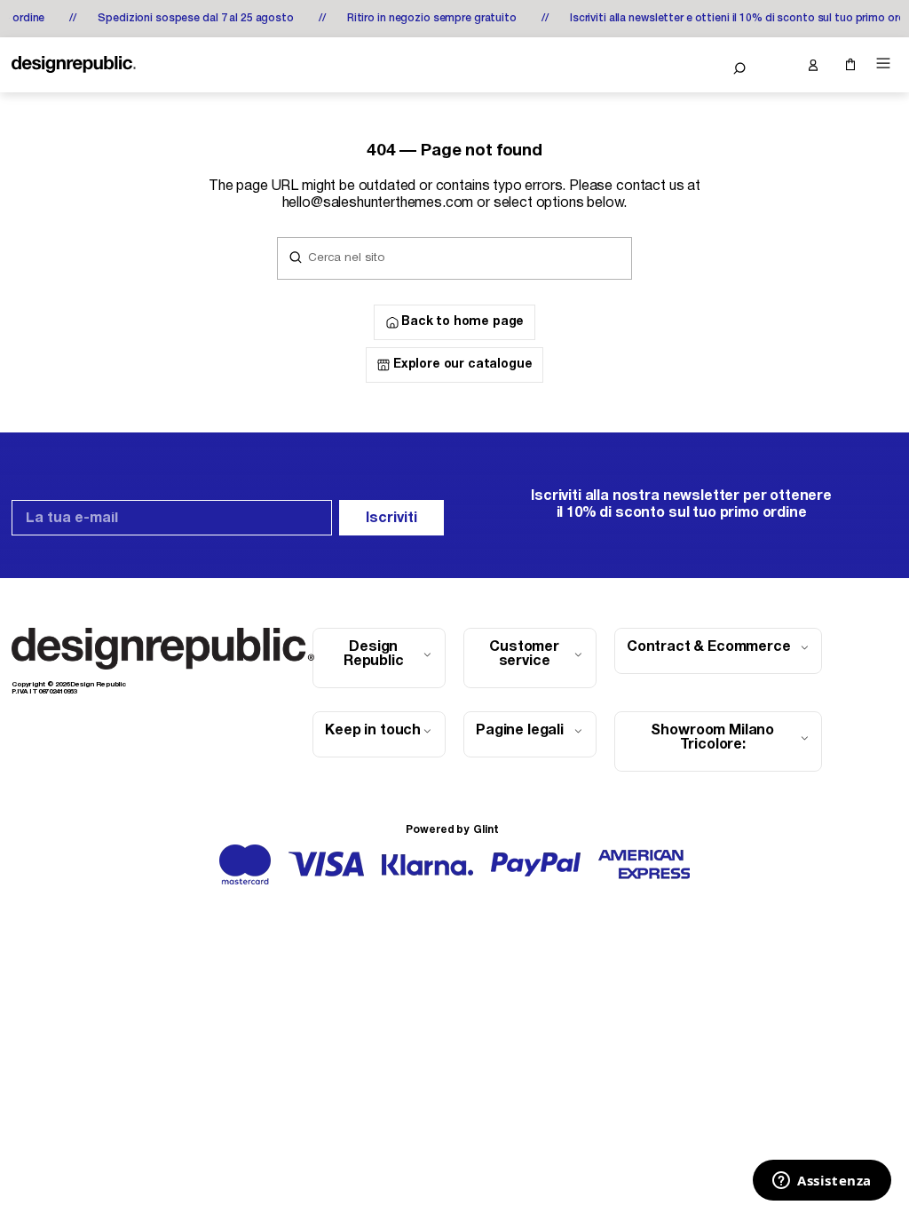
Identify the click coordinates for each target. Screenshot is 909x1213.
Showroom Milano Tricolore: (712, 738)
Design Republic (374, 654)
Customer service (524, 654)
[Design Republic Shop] (74, 65)
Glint (485, 830)
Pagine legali (520, 731)
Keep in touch (373, 731)
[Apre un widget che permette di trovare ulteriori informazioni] (822, 1182)
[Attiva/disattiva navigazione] (883, 63)
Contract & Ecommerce (709, 647)
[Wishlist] (776, 64)
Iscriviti (391, 518)
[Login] (812, 64)
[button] (739, 68)
